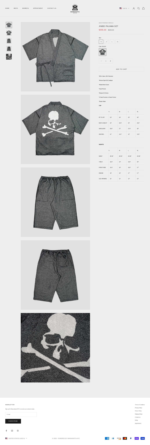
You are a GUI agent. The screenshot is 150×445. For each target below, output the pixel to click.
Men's (16, 8)
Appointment (38, 8)
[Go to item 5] (9, 57)
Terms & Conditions (140, 404)
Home (7, 8)
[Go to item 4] (9, 49)
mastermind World (106, 23)
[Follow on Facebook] (6, 431)
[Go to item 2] (9, 33)
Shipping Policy (138, 414)
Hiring (136, 420)
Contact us (51, 8)
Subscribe (13, 421)
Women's (25, 8)
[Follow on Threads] (18, 431)
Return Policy (138, 411)
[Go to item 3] (9, 41)
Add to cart (121, 69)
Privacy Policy (138, 407)
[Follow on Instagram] (12, 431)
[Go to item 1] (9, 25)
